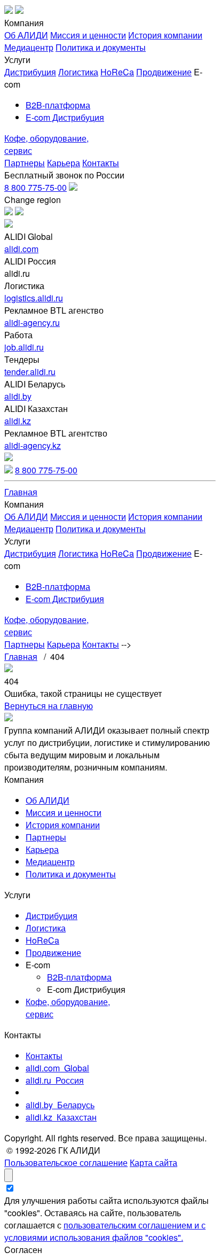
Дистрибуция (30, 72)
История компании (165, 35)
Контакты (100, 163)
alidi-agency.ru (32, 322)
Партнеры (24, 163)
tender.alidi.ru (30, 371)
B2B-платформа (58, 105)
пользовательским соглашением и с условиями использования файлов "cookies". (105, 1231)
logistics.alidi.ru (33, 298)
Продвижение (164, 72)
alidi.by (18, 396)
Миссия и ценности (88, 35)
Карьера (63, 163)
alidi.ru (55, 1080)
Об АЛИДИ (26, 35)
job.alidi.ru (24, 347)
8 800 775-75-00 (35, 187)
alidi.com (21, 249)
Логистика (78, 72)
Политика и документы (101, 47)
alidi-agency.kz (32, 445)
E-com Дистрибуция (65, 117)
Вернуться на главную (48, 705)
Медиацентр (28, 47)
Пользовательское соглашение (66, 1162)
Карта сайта (153, 1162)
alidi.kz (17, 421)
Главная (20, 492)
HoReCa (117, 72)
